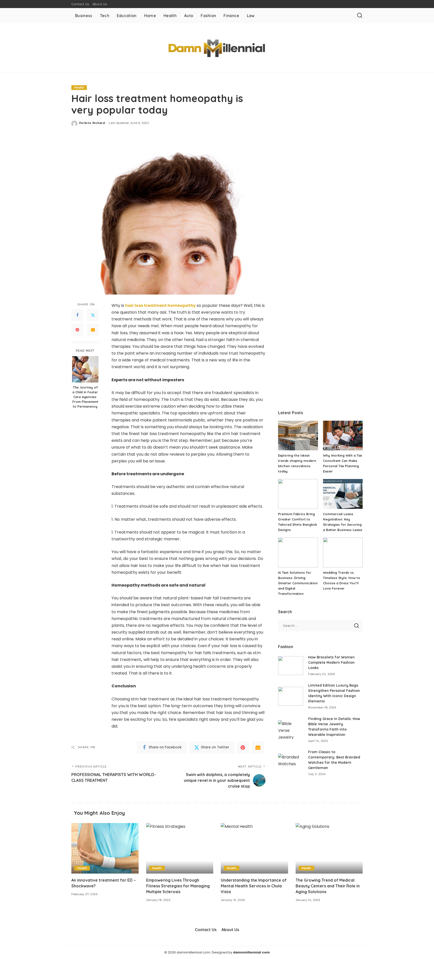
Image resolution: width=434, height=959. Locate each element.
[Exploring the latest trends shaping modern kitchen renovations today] (298, 436)
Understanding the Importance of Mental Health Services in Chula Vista (254, 886)
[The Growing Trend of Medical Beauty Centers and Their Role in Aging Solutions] (329, 848)
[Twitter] (93, 315)
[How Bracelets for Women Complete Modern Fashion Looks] (290, 665)
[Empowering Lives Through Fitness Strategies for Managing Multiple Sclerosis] (179, 848)
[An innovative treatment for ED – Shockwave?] (105, 848)
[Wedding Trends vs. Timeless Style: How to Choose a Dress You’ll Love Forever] (343, 552)
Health (79, 87)
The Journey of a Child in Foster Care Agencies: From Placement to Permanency (85, 396)
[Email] (93, 330)
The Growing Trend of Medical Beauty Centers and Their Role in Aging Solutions (328, 886)
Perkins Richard (92, 123)
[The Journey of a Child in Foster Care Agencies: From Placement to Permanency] (85, 369)
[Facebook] (77, 315)
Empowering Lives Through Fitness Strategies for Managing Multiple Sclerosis (178, 886)
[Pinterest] (77, 330)
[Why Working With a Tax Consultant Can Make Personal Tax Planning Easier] (343, 436)
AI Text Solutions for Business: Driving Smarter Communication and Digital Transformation (298, 583)
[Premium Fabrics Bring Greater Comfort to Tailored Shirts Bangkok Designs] (298, 494)
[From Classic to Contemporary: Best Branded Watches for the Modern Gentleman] (290, 763)
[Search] (360, 15)
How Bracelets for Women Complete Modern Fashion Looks (331, 662)
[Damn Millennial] (217, 48)
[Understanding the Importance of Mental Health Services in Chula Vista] (254, 848)
